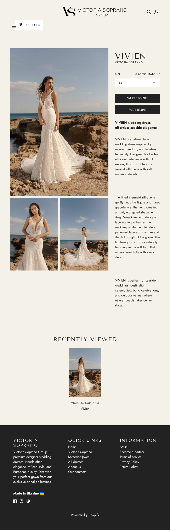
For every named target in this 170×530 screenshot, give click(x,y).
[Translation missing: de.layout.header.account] (156, 12)
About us (74, 466)
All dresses (75, 461)
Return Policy (129, 466)
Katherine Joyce (79, 456)
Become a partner (132, 451)
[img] (149, 12)
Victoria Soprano (129, 62)
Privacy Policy (129, 461)
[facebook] (15, 501)
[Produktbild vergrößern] (59, 122)
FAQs (123, 446)
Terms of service (131, 456)
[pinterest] (28, 501)
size (118, 74)
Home (72, 446)
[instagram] (21, 501)
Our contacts (77, 471)
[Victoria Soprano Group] (85, 12)
